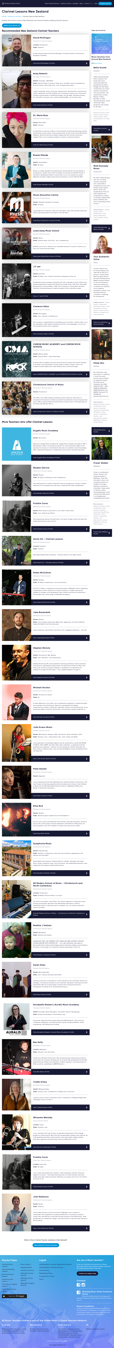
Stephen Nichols (41, 648)
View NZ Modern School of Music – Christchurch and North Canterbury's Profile (59, 914)
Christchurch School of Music (48, 385)
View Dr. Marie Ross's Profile (43, 145)
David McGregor (42, 38)
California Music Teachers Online (70, 1335)
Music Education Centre (45, 195)
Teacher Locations (66, 3)
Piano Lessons (26, 1264)
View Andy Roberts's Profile (43, 105)
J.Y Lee (37, 267)
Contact (86, 3)
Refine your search (11, 25)
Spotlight (75, 3)
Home (4, 16)
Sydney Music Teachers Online (13, 1331)
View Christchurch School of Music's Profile (48, 411)
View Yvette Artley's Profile (42, 1107)
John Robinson (41, 1197)
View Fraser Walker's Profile (101, 533)
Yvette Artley (40, 1082)
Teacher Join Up (105, 3)
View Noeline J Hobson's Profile (44, 955)
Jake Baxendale (41, 612)
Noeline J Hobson (42, 925)
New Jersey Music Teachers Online (70, 1331)
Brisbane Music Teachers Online (13, 1333)
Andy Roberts (40, 74)
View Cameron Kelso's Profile (43, 334)
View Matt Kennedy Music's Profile (100, 228)
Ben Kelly (38, 1042)
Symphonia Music (42, 844)
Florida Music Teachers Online (69, 1329)
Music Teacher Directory (52, 3)
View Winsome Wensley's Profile (44, 1147)
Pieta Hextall (39, 769)
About (81, 3)
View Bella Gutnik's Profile (100, 129)
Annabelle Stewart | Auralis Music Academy (56, 1005)
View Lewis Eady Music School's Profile (47, 256)
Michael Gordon (41, 688)
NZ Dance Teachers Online (39, 1331)
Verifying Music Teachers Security (51, 1267)
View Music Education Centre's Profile (46, 220)
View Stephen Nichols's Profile (44, 677)
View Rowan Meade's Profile (43, 184)
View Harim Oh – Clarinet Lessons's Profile (48, 562)
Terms (41, 1279)
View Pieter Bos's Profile (100, 431)
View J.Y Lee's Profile (40, 296)
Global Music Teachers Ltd (57, 1345)
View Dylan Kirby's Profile (42, 994)
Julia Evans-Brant (42, 727)
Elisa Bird (38, 806)
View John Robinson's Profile (43, 1228)
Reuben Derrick (41, 468)
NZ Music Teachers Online (12, 3)
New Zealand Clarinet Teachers (45, 1245)
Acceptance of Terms (47, 1276)
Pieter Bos (99, 363)
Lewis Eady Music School (46, 231)
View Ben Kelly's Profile (41, 1072)
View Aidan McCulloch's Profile (44, 602)
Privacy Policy (44, 1270)
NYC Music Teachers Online (68, 1333)
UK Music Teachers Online (95, 1329)
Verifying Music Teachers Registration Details (55, 1264)
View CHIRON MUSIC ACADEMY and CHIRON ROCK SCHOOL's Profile (57, 374)
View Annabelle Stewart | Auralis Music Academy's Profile (53, 1032)
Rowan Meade (40, 155)
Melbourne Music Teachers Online (14, 1329)
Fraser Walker (101, 463)
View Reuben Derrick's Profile (43, 493)
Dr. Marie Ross (40, 115)
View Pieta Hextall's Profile (42, 796)
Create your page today (87, 1273)
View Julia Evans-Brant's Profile (44, 758)
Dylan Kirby (39, 965)
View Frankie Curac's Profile (43, 529)
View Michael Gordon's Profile (43, 717)
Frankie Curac (40, 503)
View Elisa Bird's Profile (41, 833)
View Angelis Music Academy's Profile (46, 457)
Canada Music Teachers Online (69, 1337)
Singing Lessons (26, 1267)
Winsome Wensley (42, 1117)
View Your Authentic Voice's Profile (101, 323)
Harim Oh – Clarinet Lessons (48, 539)
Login (96, 3)
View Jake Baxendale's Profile (43, 638)
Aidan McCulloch (42, 573)
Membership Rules (45, 1273)
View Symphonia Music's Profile (44, 873)
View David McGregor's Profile (44, 63)
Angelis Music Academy (45, 431)
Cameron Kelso (41, 306)
